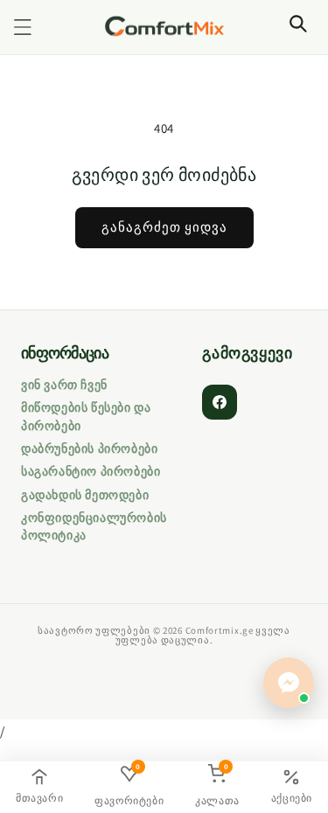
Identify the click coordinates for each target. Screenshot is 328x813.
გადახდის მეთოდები (85, 495)
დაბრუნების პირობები (89, 448)
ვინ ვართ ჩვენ (64, 385)
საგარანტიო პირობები (90, 471)
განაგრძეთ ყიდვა (164, 227)
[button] (23, 27)
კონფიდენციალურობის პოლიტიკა (94, 526)
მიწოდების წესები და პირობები (85, 416)
